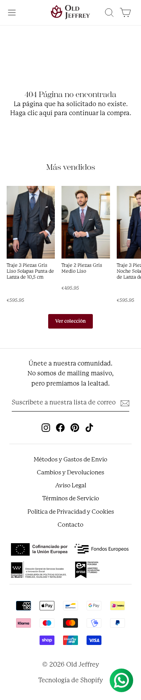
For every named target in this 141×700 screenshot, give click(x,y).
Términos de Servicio (70, 498)
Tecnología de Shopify (70, 680)
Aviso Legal (70, 485)
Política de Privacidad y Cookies (70, 511)
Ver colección (70, 321)
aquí (45, 113)
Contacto (70, 524)
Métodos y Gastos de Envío (70, 459)
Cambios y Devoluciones (70, 472)
